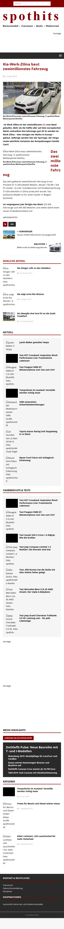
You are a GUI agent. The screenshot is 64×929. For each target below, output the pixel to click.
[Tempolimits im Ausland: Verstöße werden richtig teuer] (12, 393)
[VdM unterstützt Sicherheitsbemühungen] (12, 414)
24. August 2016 (25, 299)
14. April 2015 (11, 76)
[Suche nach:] (32, 3)
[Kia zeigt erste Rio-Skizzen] (9, 299)
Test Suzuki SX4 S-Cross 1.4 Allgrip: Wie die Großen (37, 536)
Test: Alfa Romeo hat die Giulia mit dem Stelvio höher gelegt (37, 571)
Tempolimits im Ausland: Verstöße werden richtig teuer (37, 391)
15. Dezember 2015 (26, 321)
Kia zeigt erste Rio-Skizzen (30, 294)
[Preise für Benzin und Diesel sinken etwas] (9, 815)
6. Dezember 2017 (26, 844)
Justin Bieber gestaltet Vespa (34, 342)
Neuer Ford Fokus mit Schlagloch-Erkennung (36, 459)
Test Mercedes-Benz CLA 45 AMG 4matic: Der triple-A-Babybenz (36, 590)
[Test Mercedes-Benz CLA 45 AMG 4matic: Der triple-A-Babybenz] (12, 599)
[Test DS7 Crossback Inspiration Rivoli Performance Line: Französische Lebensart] (12, 358)
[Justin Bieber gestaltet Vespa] (12, 346)
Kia (44, 124)
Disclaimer (7, 891)
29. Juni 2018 (24, 796)
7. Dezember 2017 (26, 808)
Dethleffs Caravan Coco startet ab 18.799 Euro (31, 769)
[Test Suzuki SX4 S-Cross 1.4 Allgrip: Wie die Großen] (12, 538)
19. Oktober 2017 (25, 273)
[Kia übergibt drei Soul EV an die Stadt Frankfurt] (9, 316)
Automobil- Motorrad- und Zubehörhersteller (23, 904)
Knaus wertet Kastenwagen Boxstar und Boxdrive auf (28, 764)
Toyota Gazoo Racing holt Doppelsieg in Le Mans (38, 432)
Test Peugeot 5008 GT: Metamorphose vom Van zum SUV (37, 368)
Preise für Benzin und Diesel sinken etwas (38, 803)
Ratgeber (9, 781)
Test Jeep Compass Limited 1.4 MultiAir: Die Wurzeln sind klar (35, 548)
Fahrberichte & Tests (16, 490)
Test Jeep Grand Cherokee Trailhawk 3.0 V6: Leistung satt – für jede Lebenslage (38, 618)
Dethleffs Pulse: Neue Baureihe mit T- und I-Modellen (32, 749)
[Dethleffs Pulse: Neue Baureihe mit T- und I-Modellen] (32, 740)
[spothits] (30, 27)
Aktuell (8, 332)
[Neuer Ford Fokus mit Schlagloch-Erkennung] (12, 469)
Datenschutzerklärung (13, 888)
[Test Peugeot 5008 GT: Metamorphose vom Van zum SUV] (12, 376)
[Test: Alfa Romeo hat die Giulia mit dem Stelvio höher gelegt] (12, 576)
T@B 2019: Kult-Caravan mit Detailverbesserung (32, 772)
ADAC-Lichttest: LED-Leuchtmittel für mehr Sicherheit (36, 837)
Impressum (8, 885)
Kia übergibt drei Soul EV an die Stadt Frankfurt (36, 314)
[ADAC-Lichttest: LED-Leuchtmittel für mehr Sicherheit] (9, 850)
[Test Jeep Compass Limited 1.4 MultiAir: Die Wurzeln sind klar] (12, 555)
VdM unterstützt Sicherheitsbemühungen (31, 403)
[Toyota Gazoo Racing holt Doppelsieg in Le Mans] (12, 441)
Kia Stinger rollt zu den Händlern (34, 268)
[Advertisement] (25, 661)
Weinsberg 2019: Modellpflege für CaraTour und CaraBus (32, 757)
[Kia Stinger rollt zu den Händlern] (9, 277)
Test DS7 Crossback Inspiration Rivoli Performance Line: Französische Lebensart (38, 358)
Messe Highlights (14, 730)
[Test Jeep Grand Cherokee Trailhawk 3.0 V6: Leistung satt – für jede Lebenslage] (12, 624)
